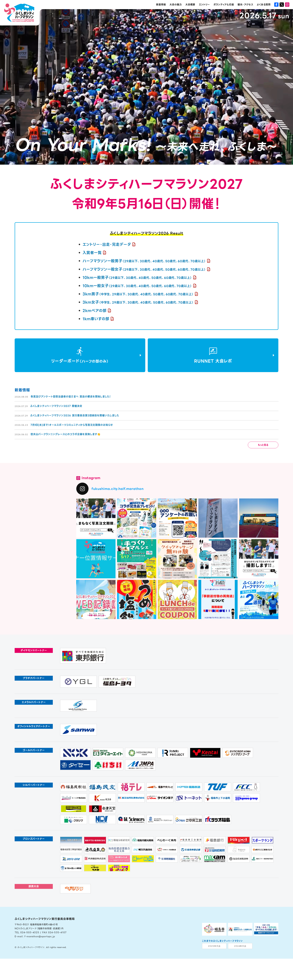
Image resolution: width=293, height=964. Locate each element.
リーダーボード (80, 361)
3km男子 (138, 294)
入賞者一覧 (92, 253)
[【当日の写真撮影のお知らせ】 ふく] (258, 558)
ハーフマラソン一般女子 (144, 269)
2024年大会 (240, 946)
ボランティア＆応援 (223, 4)
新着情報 (161, 4)
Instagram (91, 477)
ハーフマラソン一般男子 (144, 261)
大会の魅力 (176, 4)
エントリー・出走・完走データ (107, 244)
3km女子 (138, 302)
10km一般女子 (137, 286)
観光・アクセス (245, 4)
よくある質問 (264, 4)
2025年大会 (214, 946)
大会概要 (190, 4)
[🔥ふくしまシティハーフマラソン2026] (258, 599)
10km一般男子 (137, 277)
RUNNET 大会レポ (213, 361)
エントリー (204, 4)
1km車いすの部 (96, 319)
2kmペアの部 (95, 311)
